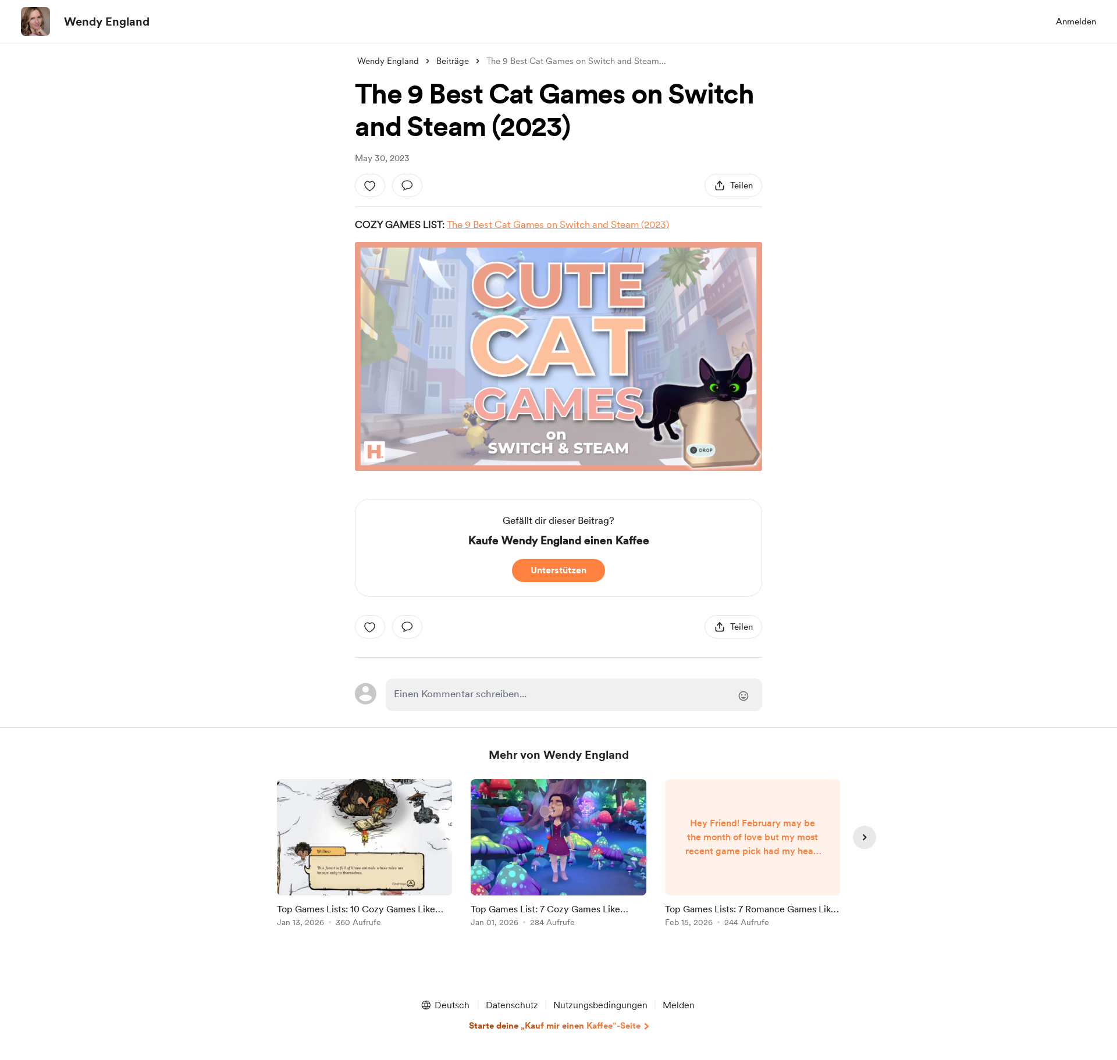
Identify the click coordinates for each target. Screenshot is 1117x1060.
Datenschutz (512, 1005)
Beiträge (452, 61)
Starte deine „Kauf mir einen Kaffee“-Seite (555, 1025)
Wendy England (107, 21)
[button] (444, 1005)
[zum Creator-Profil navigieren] (35, 21)
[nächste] (864, 837)
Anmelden (1076, 21)
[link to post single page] (364, 855)
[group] (364, 855)
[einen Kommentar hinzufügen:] (407, 185)
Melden (679, 1005)
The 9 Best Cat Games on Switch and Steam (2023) (558, 224)
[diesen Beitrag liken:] (370, 185)
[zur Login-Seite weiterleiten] (574, 695)
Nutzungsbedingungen (600, 1005)
